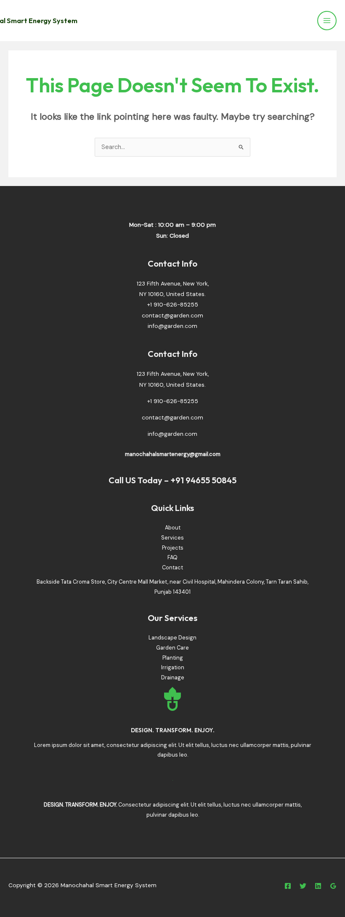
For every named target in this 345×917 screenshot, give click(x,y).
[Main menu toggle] (327, 20)
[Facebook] (287, 886)
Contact (172, 567)
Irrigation (172, 667)
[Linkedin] (318, 886)
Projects (172, 547)
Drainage (172, 677)
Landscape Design (172, 637)
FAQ (172, 557)
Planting (172, 657)
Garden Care (172, 647)
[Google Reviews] (333, 886)
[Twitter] (303, 886)
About (172, 527)
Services (172, 537)
